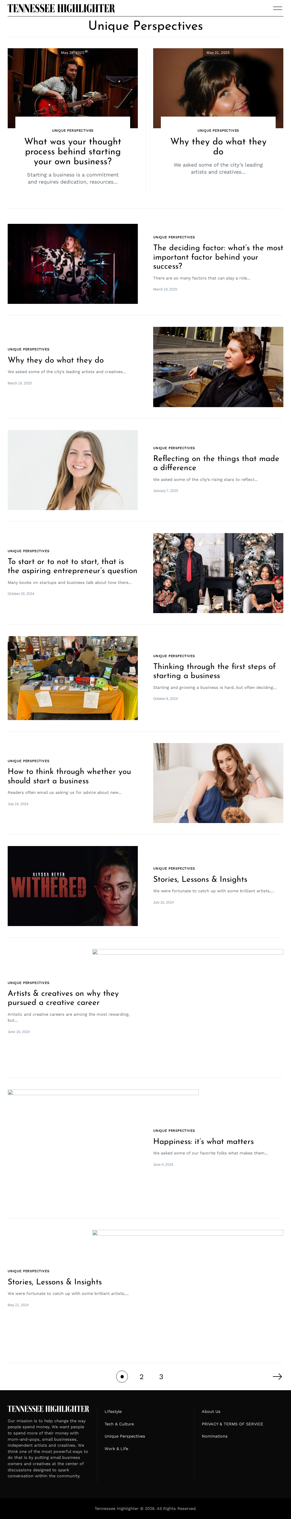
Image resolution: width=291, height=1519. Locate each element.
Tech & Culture (119, 1424)
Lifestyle (113, 1411)
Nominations (215, 1436)
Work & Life (116, 1448)
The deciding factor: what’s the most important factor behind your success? (218, 257)
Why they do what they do (56, 361)
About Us (211, 1411)
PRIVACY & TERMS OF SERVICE (232, 1424)
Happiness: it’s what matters (203, 1142)
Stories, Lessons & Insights (200, 880)
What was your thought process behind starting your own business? (72, 152)
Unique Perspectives (73, 130)
